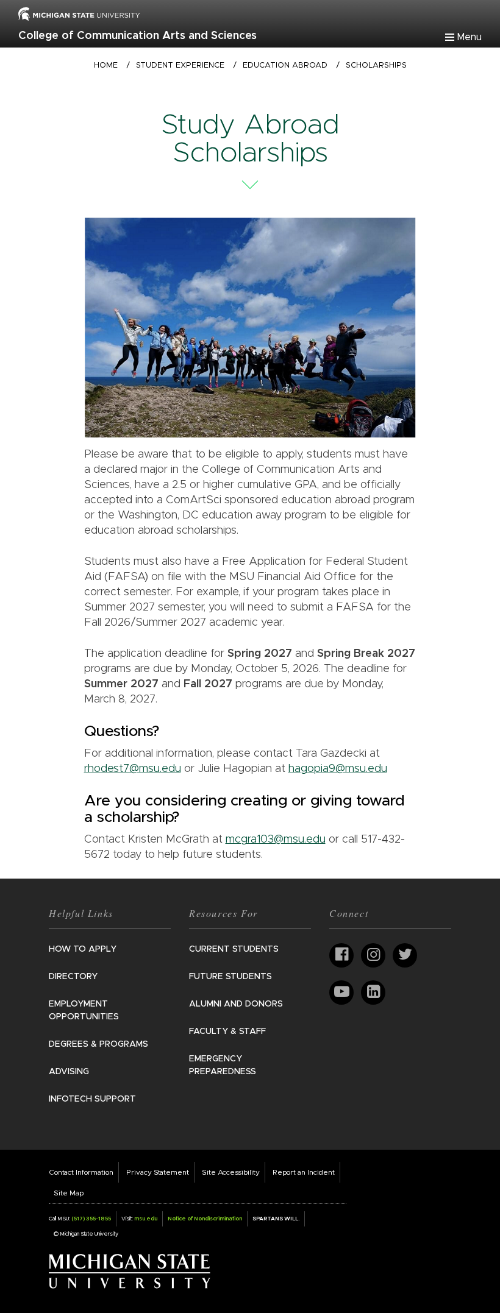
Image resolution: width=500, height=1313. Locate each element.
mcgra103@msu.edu (276, 839)
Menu (469, 37)
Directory (73, 976)
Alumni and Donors (236, 1004)
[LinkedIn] (373, 992)
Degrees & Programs (98, 1044)
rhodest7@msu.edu (132, 768)
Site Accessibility (231, 1172)
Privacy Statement (157, 1172)
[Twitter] (405, 955)
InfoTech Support (92, 1099)
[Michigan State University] (129, 1271)
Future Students (230, 976)
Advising (69, 1071)
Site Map (69, 1193)
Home (106, 65)
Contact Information (81, 1172)
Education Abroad (285, 65)
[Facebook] (341, 955)
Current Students (234, 949)
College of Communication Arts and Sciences (137, 35)
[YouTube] (341, 992)
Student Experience (180, 65)
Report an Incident (304, 1172)
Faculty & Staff (227, 1031)
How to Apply (82, 949)
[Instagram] (373, 955)
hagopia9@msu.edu (337, 768)
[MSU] (79, 13)
